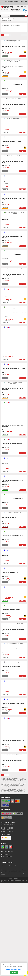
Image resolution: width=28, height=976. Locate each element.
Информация (19, 3)
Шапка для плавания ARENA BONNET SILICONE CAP (13, 704)
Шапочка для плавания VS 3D (9, 517)
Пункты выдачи (23, 1)
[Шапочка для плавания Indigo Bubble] (14, 662)
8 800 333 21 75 (7, 831)
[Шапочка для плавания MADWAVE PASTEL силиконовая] (14, 231)
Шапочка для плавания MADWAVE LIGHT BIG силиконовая (12, 499)
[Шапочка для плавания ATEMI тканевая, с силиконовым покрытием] (14, 755)
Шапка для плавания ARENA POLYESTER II (12, 292)
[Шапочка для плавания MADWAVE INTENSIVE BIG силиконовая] (14, 457)
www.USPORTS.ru (15, 878)
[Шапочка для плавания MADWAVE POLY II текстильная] (14, 80)
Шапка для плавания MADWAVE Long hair (12, 685)
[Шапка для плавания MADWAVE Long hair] (14, 680)
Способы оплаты (18, 880)
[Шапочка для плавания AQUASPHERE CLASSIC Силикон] (14, 61)
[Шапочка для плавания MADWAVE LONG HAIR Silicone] (14, 624)
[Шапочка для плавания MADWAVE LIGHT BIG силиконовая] (14, 494)
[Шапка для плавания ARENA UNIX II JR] (14, 605)
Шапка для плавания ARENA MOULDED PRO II (13, 591)
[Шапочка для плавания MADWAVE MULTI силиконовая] (14, 549)
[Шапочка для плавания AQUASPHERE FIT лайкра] (14, 41)
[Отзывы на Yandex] (10, 847)
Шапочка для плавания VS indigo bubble (11, 648)
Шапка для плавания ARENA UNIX (10, 572)
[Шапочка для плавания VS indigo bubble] (14, 643)
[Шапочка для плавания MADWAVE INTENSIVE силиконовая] (14, 213)
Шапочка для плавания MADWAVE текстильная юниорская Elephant (13, 275)
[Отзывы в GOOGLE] (6, 847)
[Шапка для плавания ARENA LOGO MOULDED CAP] (14, 307)
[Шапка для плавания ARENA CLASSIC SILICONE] (14, 327)
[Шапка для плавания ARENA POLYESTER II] (14, 288)
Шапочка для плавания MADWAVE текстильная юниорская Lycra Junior (13, 180)
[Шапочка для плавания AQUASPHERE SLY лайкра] (14, 99)
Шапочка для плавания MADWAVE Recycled (12, 535)
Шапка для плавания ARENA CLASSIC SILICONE (13, 350)
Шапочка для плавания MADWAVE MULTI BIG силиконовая (12, 481)
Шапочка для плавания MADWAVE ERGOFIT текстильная (12, 444)
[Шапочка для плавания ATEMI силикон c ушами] (14, 364)
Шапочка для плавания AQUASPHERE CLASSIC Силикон (13, 67)
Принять (14, 972)
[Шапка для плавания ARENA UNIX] (14, 567)
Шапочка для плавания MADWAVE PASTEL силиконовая (12, 237)
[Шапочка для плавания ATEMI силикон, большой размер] (14, 193)
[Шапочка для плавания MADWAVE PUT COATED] (14, 717)
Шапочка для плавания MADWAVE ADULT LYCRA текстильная (13, 389)
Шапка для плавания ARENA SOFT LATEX (11, 141)
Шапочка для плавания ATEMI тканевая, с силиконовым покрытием (12, 761)
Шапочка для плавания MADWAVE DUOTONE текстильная (12, 426)
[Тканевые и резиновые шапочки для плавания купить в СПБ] (7, 7)
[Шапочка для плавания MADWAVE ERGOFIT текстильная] (14, 439)
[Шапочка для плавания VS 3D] (14, 512)
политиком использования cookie (13, 969)
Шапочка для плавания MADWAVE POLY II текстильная (12, 85)
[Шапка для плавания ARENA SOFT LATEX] (14, 137)
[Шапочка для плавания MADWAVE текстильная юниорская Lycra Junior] (14, 175)
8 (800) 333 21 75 (21, 6)
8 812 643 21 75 (7, 828)
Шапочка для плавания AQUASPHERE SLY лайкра (13, 104)
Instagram (23, 791)
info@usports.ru (15, 9)
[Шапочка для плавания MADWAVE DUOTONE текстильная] (14, 402)
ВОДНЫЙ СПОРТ (8, 18)
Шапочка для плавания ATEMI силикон (11, 123)
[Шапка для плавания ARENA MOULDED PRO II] (14, 586)
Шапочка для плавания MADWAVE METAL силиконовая (12, 255)
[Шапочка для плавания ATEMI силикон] (14, 118)
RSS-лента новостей (7, 856)
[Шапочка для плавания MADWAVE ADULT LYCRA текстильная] (14, 383)
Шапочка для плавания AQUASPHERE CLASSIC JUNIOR (13, 162)
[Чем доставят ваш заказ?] (14, 815)
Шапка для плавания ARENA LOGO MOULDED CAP (14, 312)
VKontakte (17, 791)
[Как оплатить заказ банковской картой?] (14, 803)
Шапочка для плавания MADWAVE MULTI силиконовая (11, 554)
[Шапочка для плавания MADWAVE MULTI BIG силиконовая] (14, 475)
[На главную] (2, 19)
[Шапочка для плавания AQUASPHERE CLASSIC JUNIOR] (14, 156)
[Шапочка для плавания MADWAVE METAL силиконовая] (14, 250)
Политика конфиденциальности (7, 880)
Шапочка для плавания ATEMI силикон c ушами (13, 368)
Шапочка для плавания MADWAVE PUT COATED (13, 740)
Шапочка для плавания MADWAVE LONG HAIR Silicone (13, 630)
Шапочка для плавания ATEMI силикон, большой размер (13, 199)
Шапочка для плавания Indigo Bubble (11, 666)
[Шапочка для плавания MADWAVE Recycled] (14, 531)
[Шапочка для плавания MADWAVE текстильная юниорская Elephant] (14, 269)
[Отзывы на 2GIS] (2, 847)
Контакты (24, 3)
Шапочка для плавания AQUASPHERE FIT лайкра (13, 46)
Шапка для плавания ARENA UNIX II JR (11, 609)
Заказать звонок (4, 9)
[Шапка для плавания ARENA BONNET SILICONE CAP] (14, 698)
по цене (24, 35)
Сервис (13, 3)
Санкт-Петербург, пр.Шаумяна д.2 (12, 1)
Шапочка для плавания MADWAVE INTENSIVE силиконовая (12, 218)
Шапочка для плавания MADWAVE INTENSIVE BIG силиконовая (13, 462)
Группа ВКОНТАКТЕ (7, 854)
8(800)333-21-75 (4, 791)
